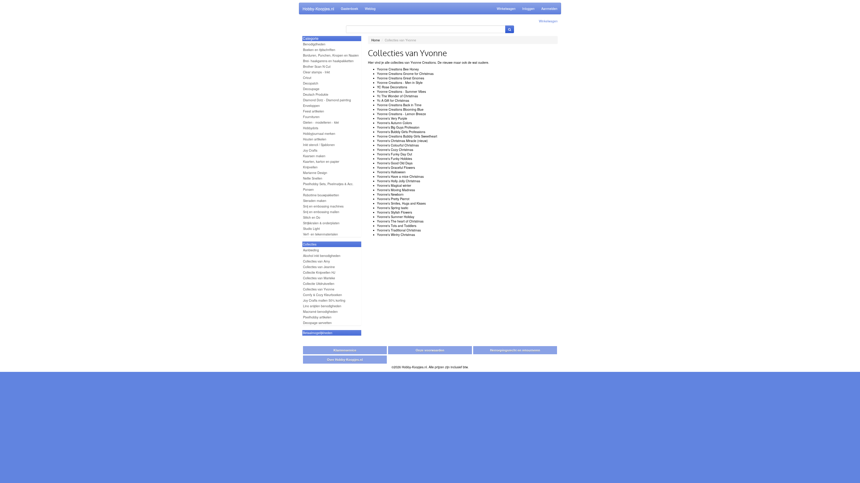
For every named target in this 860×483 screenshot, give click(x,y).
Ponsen (308, 189)
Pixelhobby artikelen (317, 317)
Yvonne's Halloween (391, 172)
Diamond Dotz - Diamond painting (327, 100)
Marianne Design (315, 172)
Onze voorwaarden (430, 350)
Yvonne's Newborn (390, 194)
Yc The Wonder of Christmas (397, 96)
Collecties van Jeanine (319, 267)
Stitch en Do (311, 217)
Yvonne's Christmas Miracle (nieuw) (402, 140)
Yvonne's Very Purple (392, 118)
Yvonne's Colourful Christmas (398, 145)
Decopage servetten (317, 322)
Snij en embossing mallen (321, 212)
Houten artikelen (314, 139)
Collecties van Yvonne (318, 289)
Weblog (370, 8)
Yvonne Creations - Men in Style (400, 82)
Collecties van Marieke (319, 278)
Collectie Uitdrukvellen (318, 283)
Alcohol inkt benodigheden (321, 255)
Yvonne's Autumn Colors (394, 123)
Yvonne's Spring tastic (392, 207)
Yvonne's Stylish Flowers (394, 212)
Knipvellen (310, 167)
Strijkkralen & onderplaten (321, 223)
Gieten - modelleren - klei (321, 122)
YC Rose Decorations (392, 87)
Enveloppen (311, 105)
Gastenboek (349, 8)
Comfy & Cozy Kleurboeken (322, 294)
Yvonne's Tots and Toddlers (396, 225)
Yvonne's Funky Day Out (394, 154)
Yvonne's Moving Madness (396, 190)
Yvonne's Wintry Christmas (396, 234)
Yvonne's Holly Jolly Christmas (398, 181)
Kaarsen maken (314, 156)
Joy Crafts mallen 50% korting (324, 300)
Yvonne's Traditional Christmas (399, 230)
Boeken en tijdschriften (319, 49)
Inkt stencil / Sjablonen (319, 144)
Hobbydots (310, 128)
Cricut (307, 77)
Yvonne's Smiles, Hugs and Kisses (401, 203)
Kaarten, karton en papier (321, 161)
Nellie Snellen (312, 178)
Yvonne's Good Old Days (395, 163)
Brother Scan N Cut (317, 66)
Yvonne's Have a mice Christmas (400, 176)
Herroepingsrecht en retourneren (515, 350)
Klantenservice (344, 350)
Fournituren (311, 116)
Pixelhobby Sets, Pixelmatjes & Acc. (328, 184)
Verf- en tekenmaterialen (320, 234)
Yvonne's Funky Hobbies (394, 158)
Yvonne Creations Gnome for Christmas (405, 73)
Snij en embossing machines (323, 206)
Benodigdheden (314, 44)
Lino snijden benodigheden (322, 306)
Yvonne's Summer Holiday (395, 216)
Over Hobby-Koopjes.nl (345, 359)
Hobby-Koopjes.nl (318, 8)
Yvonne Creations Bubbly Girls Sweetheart (407, 136)
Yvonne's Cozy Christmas (395, 149)
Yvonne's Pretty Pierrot (393, 199)
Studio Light (311, 228)
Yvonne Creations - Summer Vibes (401, 91)
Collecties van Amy (316, 261)
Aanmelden (549, 8)
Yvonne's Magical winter (394, 185)
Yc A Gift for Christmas (393, 100)
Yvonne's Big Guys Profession (398, 127)
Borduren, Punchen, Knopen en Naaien (331, 55)
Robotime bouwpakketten (321, 195)
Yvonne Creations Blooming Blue (400, 109)
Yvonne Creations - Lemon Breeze (401, 114)
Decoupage (311, 89)
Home (375, 40)
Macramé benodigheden (320, 311)
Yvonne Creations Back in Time (399, 105)
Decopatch (310, 83)
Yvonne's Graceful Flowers (396, 167)
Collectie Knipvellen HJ (319, 272)
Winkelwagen (506, 8)
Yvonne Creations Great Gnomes (400, 78)
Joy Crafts (310, 150)
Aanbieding (311, 250)
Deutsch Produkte (315, 94)
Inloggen (528, 8)
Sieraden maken (314, 200)
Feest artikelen (313, 111)
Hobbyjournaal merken (319, 133)
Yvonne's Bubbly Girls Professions (401, 131)
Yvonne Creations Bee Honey (398, 69)
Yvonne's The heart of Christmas (400, 221)
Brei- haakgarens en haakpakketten (328, 61)
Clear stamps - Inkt (316, 72)
